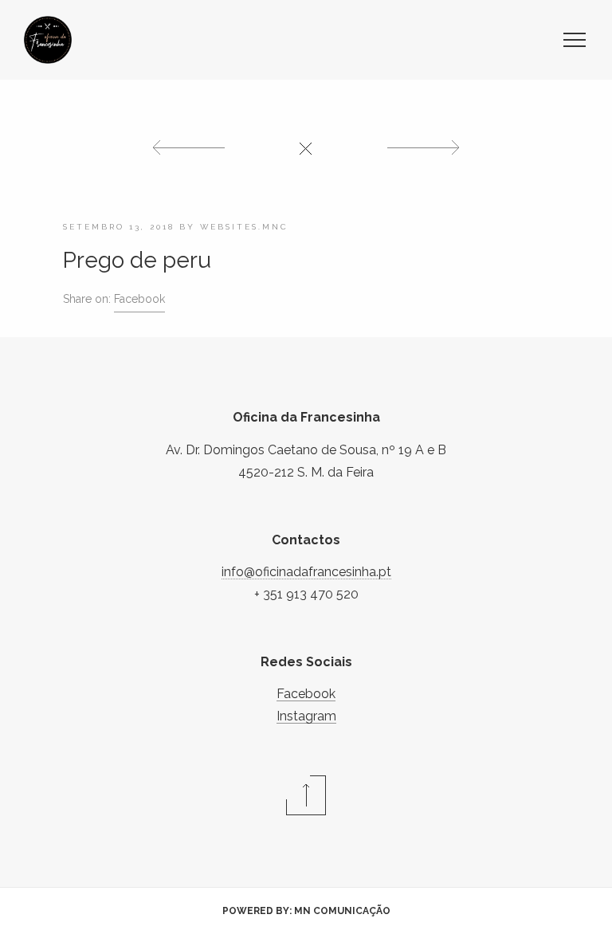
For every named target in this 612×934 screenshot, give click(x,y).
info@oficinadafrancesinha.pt (306, 571)
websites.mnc (244, 226)
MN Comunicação (342, 910)
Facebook (139, 298)
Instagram (306, 716)
